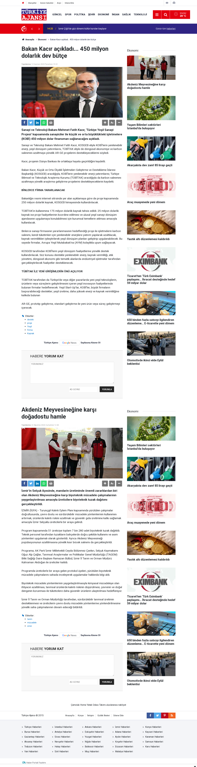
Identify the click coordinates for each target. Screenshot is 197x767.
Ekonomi (103, 14)
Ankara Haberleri (93, 727)
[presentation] (31, 28)
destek (30, 319)
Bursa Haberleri (32, 731)
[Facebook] (24, 123)
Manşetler (32, 3)
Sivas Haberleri (62, 736)
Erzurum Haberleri (124, 746)
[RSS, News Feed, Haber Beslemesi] (172, 715)
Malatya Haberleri (124, 751)
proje (29, 323)
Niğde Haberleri (93, 741)
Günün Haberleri (46, 3)
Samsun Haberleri (154, 741)
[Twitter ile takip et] (157, 715)
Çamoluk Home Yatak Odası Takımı (88, 705)
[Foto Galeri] (174, 2)
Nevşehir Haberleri (64, 741)
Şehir (91, 14)
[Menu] (157, 14)
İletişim (90, 715)
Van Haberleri (31, 751)
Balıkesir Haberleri (94, 746)
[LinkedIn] (37, 123)
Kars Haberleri (152, 746)
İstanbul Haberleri (63, 727)
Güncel (57, 14)
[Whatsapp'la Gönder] (44, 123)
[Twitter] (31, 123)
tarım (29, 619)
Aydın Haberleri (123, 736)
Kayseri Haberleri (154, 731)
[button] (105, 123)
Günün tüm (166, 28)
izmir (29, 626)
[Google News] (69, 342)
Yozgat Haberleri (93, 736)
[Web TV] (167, 2)
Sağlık (126, 14)
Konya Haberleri (153, 727)
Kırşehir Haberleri (124, 741)
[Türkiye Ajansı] (34, 14)
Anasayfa (29, 39)
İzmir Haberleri (122, 727)
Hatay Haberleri (62, 746)
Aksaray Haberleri (33, 741)
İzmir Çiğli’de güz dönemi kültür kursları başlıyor (82, 28)
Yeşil (29, 326)
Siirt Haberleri (62, 751)
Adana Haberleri (123, 731)
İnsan (115, 14)
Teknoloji (140, 14)
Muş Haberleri (92, 751)
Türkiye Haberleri (32, 727)
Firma (30, 330)
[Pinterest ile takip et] (164, 715)
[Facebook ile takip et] (150, 715)
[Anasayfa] (23, 3)
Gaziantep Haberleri (34, 736)
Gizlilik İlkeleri (103, 715)
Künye (81, 715)
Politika (79, 14)
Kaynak (30, 333)
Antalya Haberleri (63, 731)
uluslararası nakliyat (116, 705)
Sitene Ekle (69, 3)
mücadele (31, 622)
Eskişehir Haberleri (94, 731)
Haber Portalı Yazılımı (36, 763)
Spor (68, 14)
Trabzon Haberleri (33, 746)
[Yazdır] (51, 123)
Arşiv (59, 3)
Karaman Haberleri (154, 736)
